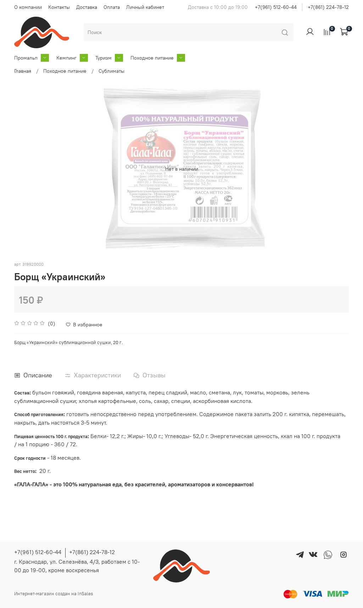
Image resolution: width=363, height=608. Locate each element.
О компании (28, 7)
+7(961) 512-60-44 (276, 7)
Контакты (59, 7)
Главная (22, 71)
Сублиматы (111, 71)
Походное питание (152, 58)
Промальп (26, 58)
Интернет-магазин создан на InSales (53, 593)
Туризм (103, 58)
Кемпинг (66, 58)
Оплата (112, 7)
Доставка (86, 7)
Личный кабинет (145, 7)
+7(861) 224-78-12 (328, 7)
